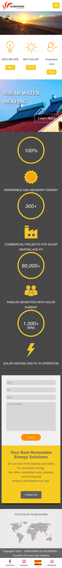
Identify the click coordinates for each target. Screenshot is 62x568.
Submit (31, 437)
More (10, 67)
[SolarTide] (13, 6)
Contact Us (31, 494)
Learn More (46, 118)
